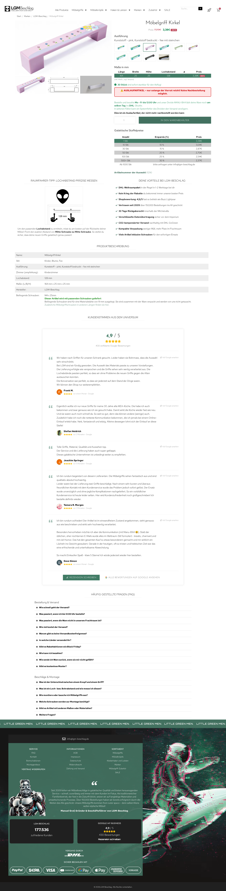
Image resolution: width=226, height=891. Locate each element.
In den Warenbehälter (175, 120)
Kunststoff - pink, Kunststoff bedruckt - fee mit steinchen (147, 40)
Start (19, 16)
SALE (167, 10)
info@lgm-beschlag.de (184, 164)
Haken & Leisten (119, 10)
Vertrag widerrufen (33, 770)
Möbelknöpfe (96, 10)
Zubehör (153, 10)
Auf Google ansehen (170, 357)
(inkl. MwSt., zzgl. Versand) (124, 79)
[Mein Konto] (209, 10)
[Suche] (200, 8)
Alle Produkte (61, 10)
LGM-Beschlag (39, 16)
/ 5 (109, 831)
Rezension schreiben (82, 577)
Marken (138, 10)
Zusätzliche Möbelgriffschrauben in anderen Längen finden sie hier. (77, 304)
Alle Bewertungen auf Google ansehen (134, 577)
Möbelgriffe (77, 10)
